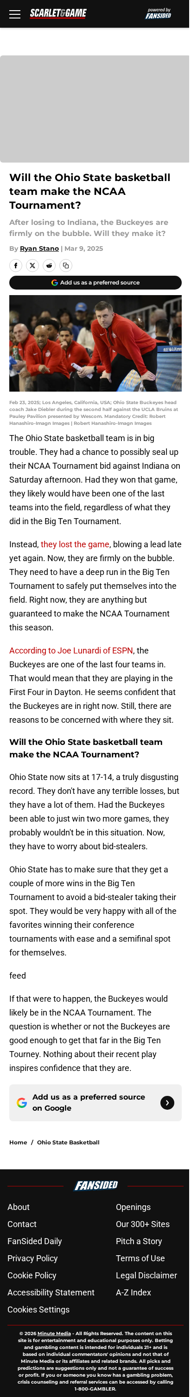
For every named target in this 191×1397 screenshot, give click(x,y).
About (18, 1207)
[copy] (65, 265)
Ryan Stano (39, 248)
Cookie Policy (32, 1275)
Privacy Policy (32, 1258)
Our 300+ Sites (143, 1224)
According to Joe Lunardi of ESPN (71, 650)
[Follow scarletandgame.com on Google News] (167, 1103)
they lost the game (75, 544)
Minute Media (54, 1333)
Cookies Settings (38, 1309)
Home (18, 1142)
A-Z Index (133, 1292)
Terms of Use (140, 1258)
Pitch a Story (139, 1241)
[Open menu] (14, 13)
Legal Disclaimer (146, 1275)
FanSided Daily (34, 1241)
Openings (133, 1207)
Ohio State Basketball (68, 1142)
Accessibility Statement (51, 1292)
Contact (22, 1224)
